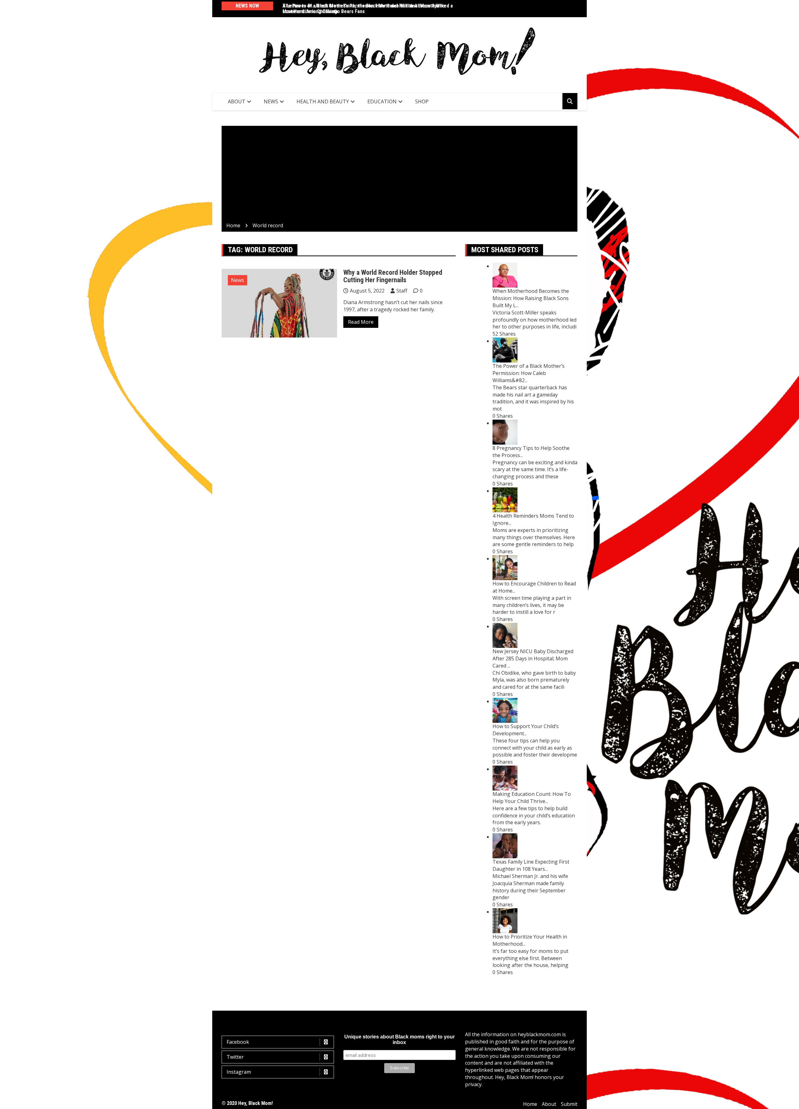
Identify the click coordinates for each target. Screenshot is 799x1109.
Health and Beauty (323, 101)
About (236, 101)
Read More (361, 321)
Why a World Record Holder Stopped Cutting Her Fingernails (392, 276)
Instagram (239, 1071)
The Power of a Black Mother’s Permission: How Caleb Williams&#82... (529, 373)
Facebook (238, 1041)
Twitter (235, 1056)
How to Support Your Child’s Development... (526, 730)
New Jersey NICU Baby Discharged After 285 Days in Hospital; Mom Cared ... (533, 658)
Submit (569, 1104)
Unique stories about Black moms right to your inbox (399, 1039)
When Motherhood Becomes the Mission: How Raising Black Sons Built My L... (531, 298)
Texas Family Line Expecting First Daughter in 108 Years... (531, 865)
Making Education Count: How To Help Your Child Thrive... (532, 798)
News (271, 101)
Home (530, 1104)
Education (382, 101)
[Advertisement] (399, 175)
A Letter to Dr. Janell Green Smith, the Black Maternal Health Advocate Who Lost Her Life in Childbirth (363, 8)
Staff (401, 290)
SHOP (422, 101)
